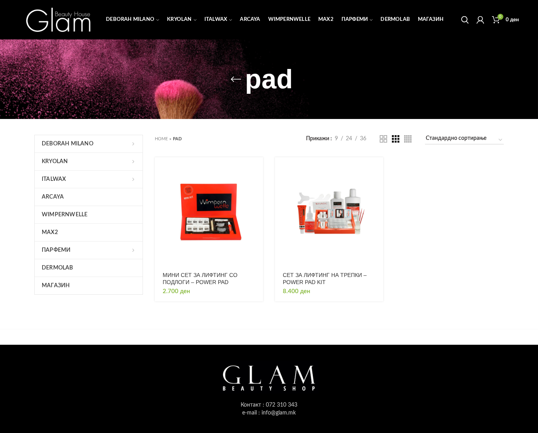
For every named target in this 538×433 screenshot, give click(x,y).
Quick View (257, 188)
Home (161, 139)
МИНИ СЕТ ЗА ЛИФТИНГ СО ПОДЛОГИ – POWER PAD (200, 278)
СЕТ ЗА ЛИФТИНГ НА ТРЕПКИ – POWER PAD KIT (325, 278)
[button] (257, 170)
